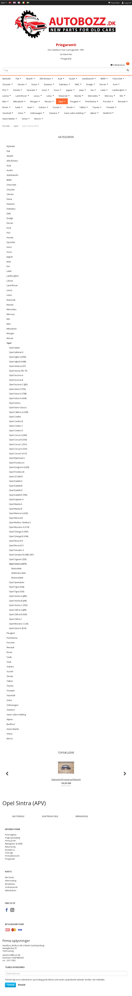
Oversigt (9, 852)
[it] (23, 2)
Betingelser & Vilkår (14, 843)
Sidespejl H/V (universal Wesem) (66, 779)
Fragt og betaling (12, 837)
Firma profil (10, 840)
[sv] (28, 2)
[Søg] (128, 70)
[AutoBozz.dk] (66, 23)
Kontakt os (10, 849)
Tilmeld (10, 984)
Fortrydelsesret (12, 855)
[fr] (19, 2)
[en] (14, 2)
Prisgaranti (66, 58)
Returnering (10, 846)
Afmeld (21, 984)
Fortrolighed (10, 834)
